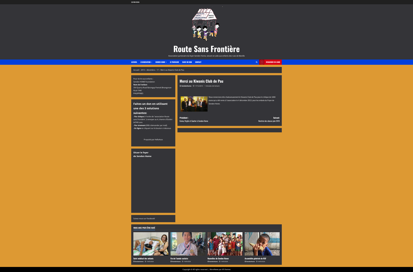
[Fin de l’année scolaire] (187, 244)
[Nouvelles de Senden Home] (225, 244)
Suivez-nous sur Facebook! (144, 218)
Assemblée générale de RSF (255, 258)
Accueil (134, 62)
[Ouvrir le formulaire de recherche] (256, 62)
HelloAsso (159, 139)
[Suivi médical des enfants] (150, 244)
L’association (145, 62)
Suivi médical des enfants (143, 258)
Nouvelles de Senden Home (218, 258)
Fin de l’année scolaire (179, 258)
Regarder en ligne (273, 62)
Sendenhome (186, 86)
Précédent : (194, 119)
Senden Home (160, 62)
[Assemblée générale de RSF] (262, 244)
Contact (198, 62)
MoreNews (214, 269)
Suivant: (269, 119)
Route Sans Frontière (206, 48)
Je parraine (174, 62)
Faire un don (187, 62)
